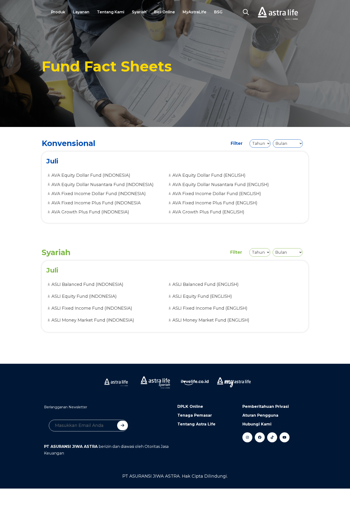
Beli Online (164, 12)
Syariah (139, 12)
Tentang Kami (110, 12)
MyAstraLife (194, 12)
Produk (58, 12)
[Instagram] (247, 437)
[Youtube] (285, 437)
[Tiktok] (272, 437)
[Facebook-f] (260, 437)
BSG (218, 12)
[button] (245, 12)
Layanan (81, 12)
